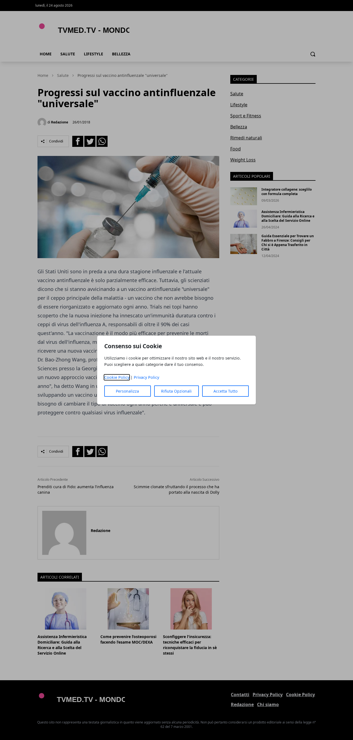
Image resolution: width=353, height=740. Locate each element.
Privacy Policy (146, 377)
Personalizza (127, 391)
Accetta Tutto (225, 391)
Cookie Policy (116, 377)
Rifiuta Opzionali (176, 391)
